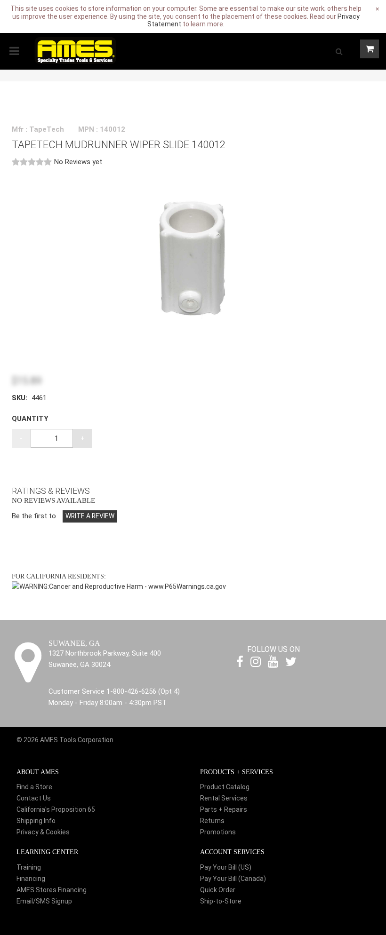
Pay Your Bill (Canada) (233, 878)
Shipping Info (36, 820)
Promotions (218, 832)
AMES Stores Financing (51, 890)
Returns (212, 820)
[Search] (339, 51)
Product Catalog (224, 787)
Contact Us (33, 798)
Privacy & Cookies (43, 832)
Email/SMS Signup (44, 901)
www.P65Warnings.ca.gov (187, 586)
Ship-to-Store (220, 901)
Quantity (30, 418)
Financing (30, 878)
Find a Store (34, 787)
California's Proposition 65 (55, 809)
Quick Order (217, 890)
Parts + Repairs (223, 809)
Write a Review (89, 516)
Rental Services (224, 798)
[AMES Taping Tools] (75, 50)
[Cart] (369, 49)
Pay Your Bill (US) (225, 867)
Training (28, 867)
